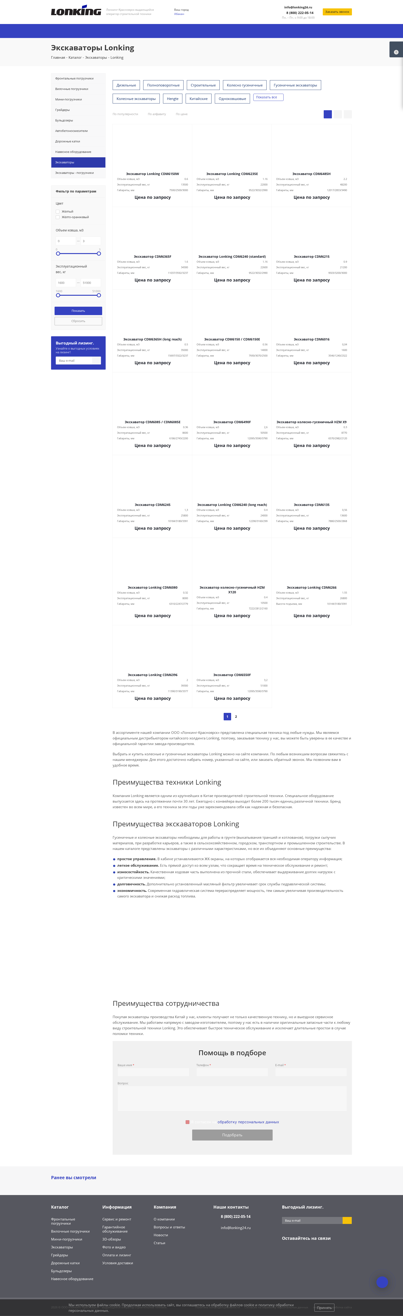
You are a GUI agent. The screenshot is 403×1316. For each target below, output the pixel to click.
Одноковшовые (232, 98)
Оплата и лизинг (116, 1255)
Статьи (159, 1242)
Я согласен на (235, 1122)
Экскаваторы (62, 1247)
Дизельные (126, 85)
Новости (161, 1235)
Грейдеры (59, 1255)
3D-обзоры (111, 1239)
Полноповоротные (163, 85)
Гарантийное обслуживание (115, 1229)
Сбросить (78, 321)
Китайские (199, 98)
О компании (164, 1219)
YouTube (310, 1253)
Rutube (333, 1253)
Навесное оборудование (72, 1278)
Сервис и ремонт (116, 1219)
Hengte (172, 98)
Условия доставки (117, 1263)
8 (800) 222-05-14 (299, 12)
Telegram (298, 1253)
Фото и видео (114, 1247)
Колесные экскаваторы (136, 98)
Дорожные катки (65, 1263)
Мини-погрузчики (66, 1239)
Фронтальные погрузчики (63, 1221)
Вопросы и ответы (169, 1227)
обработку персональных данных (248, 1122)
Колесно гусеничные (245, 85)
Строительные (203, 85)
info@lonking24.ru (298, 7)
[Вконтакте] (286, 1253)
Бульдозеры (61, 1270)
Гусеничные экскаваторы (295, 85)
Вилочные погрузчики (70, 1231)
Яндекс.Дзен (321, 1253)
